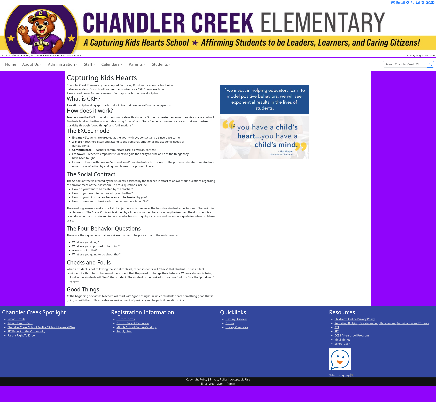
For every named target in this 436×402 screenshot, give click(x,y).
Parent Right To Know (21, 335)
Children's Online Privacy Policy (354, 319)
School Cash (342, 344)
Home (10, 64)
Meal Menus (342, 339)
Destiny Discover (236, 319)
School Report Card (20, 323)
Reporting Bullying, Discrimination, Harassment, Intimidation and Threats (381, 323)
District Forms (125, 319)
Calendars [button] (110, 64)
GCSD (430, 2)
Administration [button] (61, 64)
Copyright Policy (196, 379)
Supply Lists (124, 331)
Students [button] (160, 64)
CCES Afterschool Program (351, 335)
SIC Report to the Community (26, 331)
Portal (415, 2)
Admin (231, 383)
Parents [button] (136, 64)
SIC (336, 331)
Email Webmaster (212, 383)
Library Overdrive (236, 327)
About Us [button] (30, 64)
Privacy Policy (218, 379)
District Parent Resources (132, 323)
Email (400, 2)
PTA (336, 327)
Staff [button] (88, 64)
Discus (229, 323)
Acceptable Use (240, 379)
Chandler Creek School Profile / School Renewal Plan (41, 327)
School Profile (16, 319)
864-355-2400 (52, 55)
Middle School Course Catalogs (136, 327)
